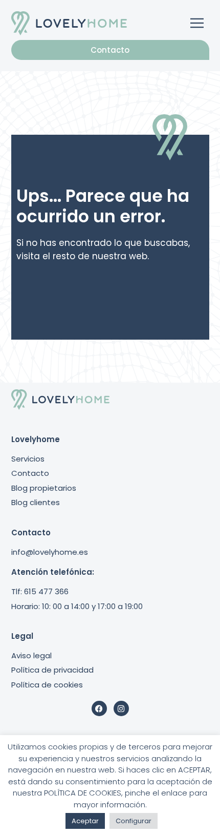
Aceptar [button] (85, 821)
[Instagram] (121, 708)
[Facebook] (99, 708)
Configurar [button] (133, 821)
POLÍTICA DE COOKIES (82, 792)
